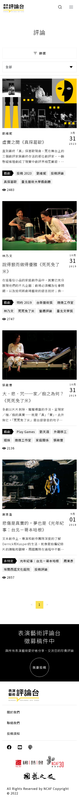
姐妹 (7, 440)
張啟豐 (7, 385)
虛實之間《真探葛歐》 (24, 142)
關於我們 (13, 712)
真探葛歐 (10, 181)
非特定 (9, 561)
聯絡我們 (13, 722)
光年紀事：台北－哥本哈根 (39, 561)
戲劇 (7, 173)
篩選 (42, 53)
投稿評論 (57, 173)
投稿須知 (13, 733)
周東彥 (68, 561)
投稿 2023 (24, 173)
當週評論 (45, 311)
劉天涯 (44, 431)
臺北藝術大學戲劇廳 (36, 181)
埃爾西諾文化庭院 (17, 569)
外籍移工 (60, 431)
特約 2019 (24, 302)
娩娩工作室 (65, 302)
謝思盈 (7, 514)
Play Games (26, 431)
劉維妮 (7, 133)
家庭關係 (42, 440)
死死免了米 (26, 311)
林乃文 (7, 256)
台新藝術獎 (44, 302)
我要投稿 (39, 667)
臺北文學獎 (65, 311)
